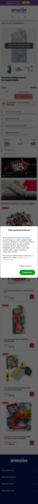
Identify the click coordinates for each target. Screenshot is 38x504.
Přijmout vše (27, 272)
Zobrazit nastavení (25, 266)
